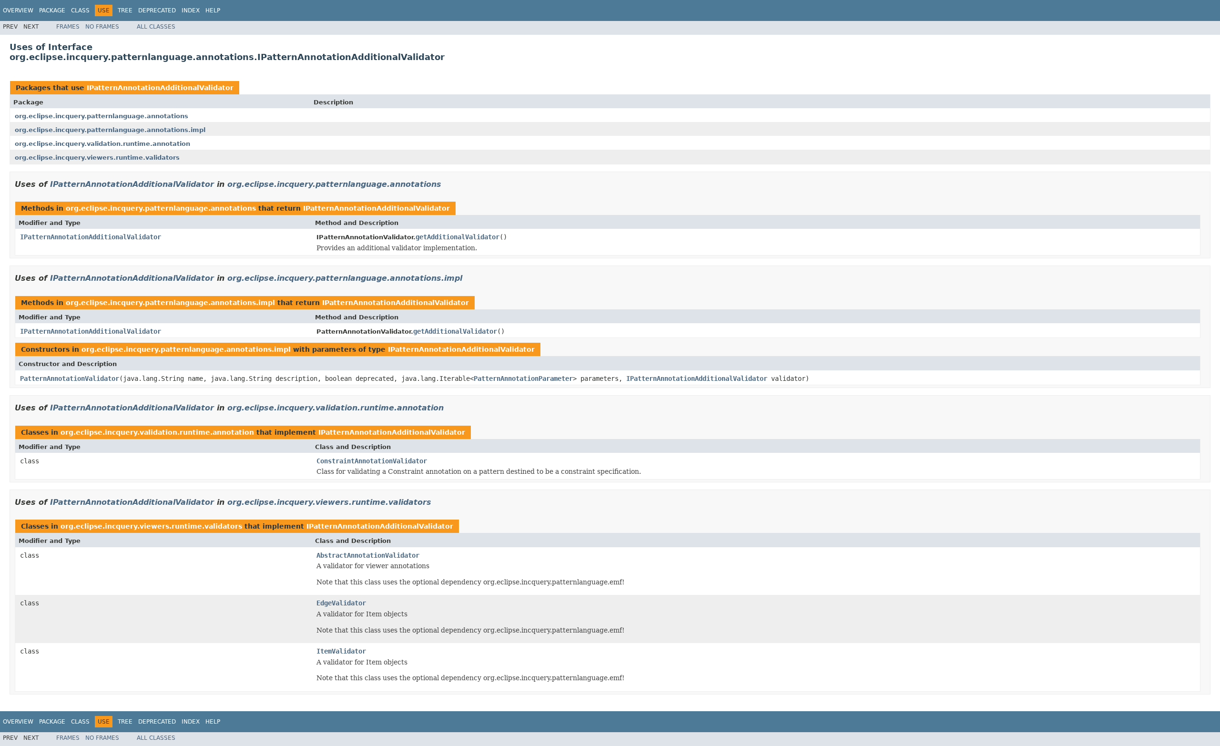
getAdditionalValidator (457, 237)
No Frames (102, 26)
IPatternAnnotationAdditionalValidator (160, 88)
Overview (18, 10)
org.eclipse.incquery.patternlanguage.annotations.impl (110, 129)
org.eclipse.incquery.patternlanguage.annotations (101, 116)
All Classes (156, 26)
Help (212, 10)
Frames (68, 26)
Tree (125, 10)
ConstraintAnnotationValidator (371, 461)
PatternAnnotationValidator (69, 378)
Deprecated (157, 10)
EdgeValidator (341, 603)
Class (80, 10)
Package (52, 10)
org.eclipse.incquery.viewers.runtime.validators (97, 157)
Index (191, 10)
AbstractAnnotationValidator (367, 555)
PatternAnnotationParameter (523, 378)
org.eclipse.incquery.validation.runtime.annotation (102, 143)
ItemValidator (341, 651)
